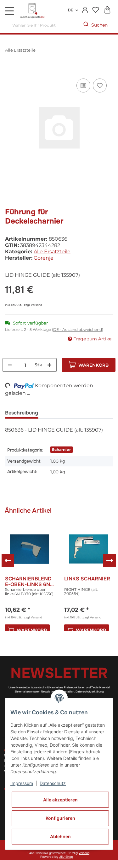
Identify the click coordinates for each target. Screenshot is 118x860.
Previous (8, 560)
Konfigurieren (60, 818)
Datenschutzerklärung (90, 691)
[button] (85, 10)
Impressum (21, 783)
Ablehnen (60, 836)
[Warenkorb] (107, 10)
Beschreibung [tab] (21, 412)
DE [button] (70, 10)
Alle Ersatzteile (52, 252)
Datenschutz (53, 783)
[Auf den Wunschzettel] (100, 85)
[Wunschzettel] (95, 10)
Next (109, 560)
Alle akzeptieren (60, 799)
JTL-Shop (66, 857)
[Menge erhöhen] (49, 364)
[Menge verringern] (10, 364)
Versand (36, 305)
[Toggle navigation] (9, 11)
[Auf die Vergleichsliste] (83, 85)
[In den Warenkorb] (10, 69)
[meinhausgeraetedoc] (33, 11)
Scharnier (61, 449)
